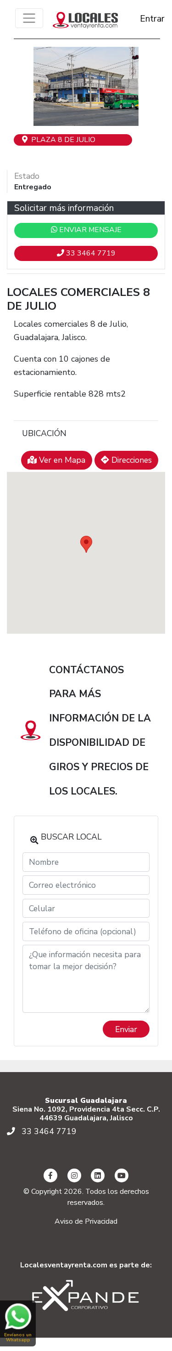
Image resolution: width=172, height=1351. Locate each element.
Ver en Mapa (61, 459)
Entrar (144, 18)
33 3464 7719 (90, 253)
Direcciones (130, 459)
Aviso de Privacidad (86, 1221)
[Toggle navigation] (29, 18)
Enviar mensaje (89, 230)
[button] (24, 86)
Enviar (126, 1029)
